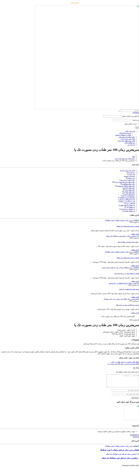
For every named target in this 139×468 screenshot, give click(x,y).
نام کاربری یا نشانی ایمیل (130, 116)
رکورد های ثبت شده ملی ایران (125, 158)
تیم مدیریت (131, 145)
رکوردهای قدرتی (129, 193)
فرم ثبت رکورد (130, 131)
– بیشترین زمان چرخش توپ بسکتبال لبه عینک (128, 242)
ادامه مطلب (135, 234)
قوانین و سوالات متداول (123, 135)
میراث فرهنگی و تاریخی (127, 199)
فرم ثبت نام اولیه (125, 133)
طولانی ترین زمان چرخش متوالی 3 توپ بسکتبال (128, 226)
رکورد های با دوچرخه (128, 180)
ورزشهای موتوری (129, 211)
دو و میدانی (131, 178)
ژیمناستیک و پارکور (128, 195)
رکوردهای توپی (130, 190)
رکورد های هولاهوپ (128, 184)
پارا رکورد (131, 174)
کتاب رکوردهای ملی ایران (126, 141)
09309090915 (134, 435)
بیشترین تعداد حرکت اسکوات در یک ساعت (129, 289)
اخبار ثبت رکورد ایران (128, 139)
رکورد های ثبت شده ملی (126, 137)
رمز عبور (136, 120)
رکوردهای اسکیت (129, 188)
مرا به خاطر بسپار (130, 124)
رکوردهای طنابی (129, 192)
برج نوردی (131, 172)
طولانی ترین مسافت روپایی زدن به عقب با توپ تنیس (126, 273)
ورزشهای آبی (130, 207)
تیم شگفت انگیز (129, 143)
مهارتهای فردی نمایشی (127, 197)
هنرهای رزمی (130, 203)
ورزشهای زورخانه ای (128, 209)
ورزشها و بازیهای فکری (127, 205)
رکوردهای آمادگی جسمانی (126, 186)
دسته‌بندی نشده (130, 176)
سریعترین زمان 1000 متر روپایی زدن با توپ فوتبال (127, 305)
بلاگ (133, 156)
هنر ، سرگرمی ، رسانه (127, 201)
